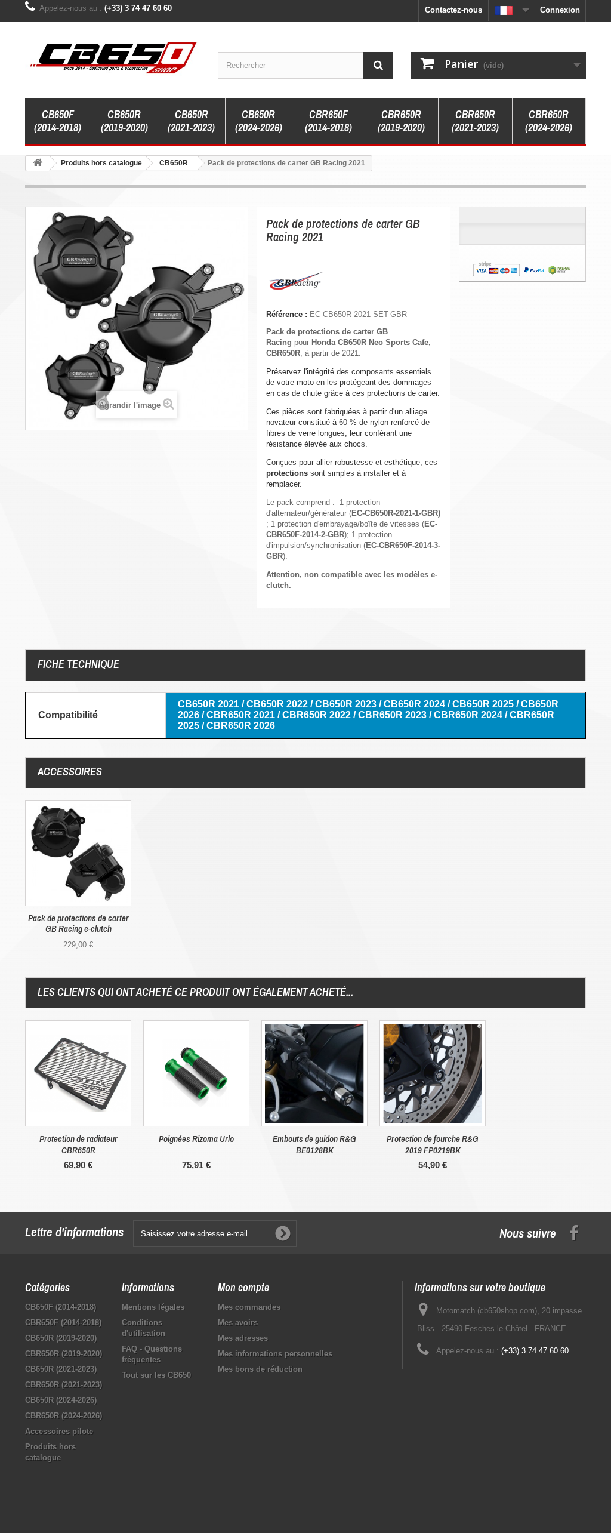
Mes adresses (243, 1338)
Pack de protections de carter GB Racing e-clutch (78, 923)
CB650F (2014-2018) (57, 121)
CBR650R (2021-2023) (475, 121)
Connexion (560, 9)
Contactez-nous (453, 9)
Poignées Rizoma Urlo (196, 1138)
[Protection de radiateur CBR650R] (78, 1073)
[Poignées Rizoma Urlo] (196, 1073)
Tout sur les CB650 (156, 1375)
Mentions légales (153, 1307)
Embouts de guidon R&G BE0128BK (314, 1144)
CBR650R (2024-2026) (548, 121)
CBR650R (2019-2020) (401, 121)
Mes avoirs (238, 1322)
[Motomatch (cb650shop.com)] (112, 57)
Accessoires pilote (59, 1431)
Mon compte (243, 1287)
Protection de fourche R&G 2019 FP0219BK (433, 1144)
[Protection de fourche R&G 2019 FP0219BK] (432, 1073)
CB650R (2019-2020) (124, 121)
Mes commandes (249, 1307)
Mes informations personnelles (275, 1353)
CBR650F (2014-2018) (328, 121)
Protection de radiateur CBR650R (78, 1144)
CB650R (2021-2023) (191, 121)
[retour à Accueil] (37, 163)
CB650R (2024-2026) (258, 121)
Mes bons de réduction (260, 1369)
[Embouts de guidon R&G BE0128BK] (314, 1073)
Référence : (286, 314)
